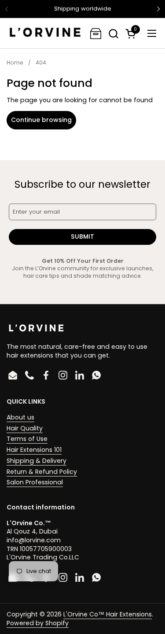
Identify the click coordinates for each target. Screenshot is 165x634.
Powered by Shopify (38, 623)
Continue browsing (41, 119)
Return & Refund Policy (42, 471)
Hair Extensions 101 (34, 449)
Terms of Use (27, 438)
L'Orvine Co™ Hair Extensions (107, 614)
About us (20, 417)
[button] (113, 33)
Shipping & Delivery (36, 460)
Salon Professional (35, 482)
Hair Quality (25, 428)
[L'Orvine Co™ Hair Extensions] (45, 33)
